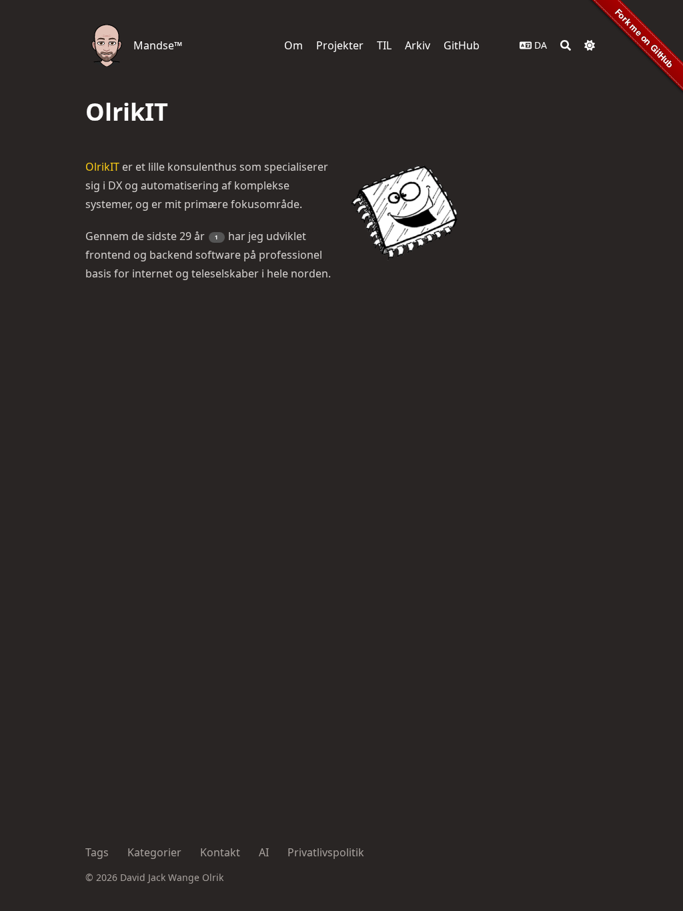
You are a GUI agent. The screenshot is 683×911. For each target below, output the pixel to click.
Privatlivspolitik (325, 852)
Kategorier (154, 852)
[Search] (565, 45)
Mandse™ (157, 45)
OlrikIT (102, 166)
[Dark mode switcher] (589, 45)
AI (264, 852)
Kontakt (220, 852)
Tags (97, 852)
